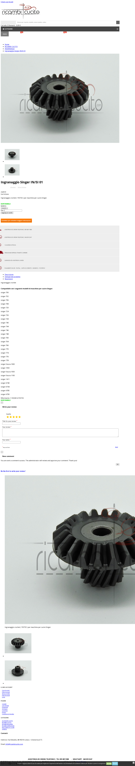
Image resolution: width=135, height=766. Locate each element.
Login (3, 697)
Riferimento (5, 398)
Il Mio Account (6, 692)
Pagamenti (5, 707)
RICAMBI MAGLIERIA (7, 724)
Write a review (22, 187)
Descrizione (9, 274)
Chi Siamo (81, 35)
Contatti (70, 35)
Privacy (4, 712)
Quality (8, 414)
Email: (3, 744)
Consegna (5, 711)
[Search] (118, 22)
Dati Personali (6, 695)
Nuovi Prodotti (16, 34)
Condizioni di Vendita (8, 714)
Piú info (115, 763)
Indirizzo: (4, 740)
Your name (6, 440)
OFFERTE (62, 34)
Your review (6, 427)
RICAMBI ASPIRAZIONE (8, 726)
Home (5, 34)
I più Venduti (5, 706)
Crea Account (5, 690)
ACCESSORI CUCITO (46, 35)
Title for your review (9, 421)
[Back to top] (1, 757)
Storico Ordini (6, 694)
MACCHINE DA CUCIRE (8, 727)
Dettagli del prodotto (12, 277)
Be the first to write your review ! (13, 471)
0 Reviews (13, 187)
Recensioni (9, 279)
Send (116, 447)
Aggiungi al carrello (7, 213)
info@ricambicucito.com (14, 744)
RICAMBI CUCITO (30, 35)
